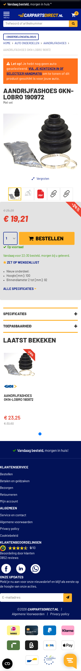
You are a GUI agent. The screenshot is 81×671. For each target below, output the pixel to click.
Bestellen (49, 238)
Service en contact (13, 515)
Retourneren (8, 494)
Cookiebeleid (9, 535)
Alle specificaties (18, 289)
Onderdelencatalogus (21, 37)
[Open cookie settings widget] (7, 663)
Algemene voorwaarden (16, 522)
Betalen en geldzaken (15, 481)
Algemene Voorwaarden (28, 614)
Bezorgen (6, 488)
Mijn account (9, 501)
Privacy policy (9, 528)
